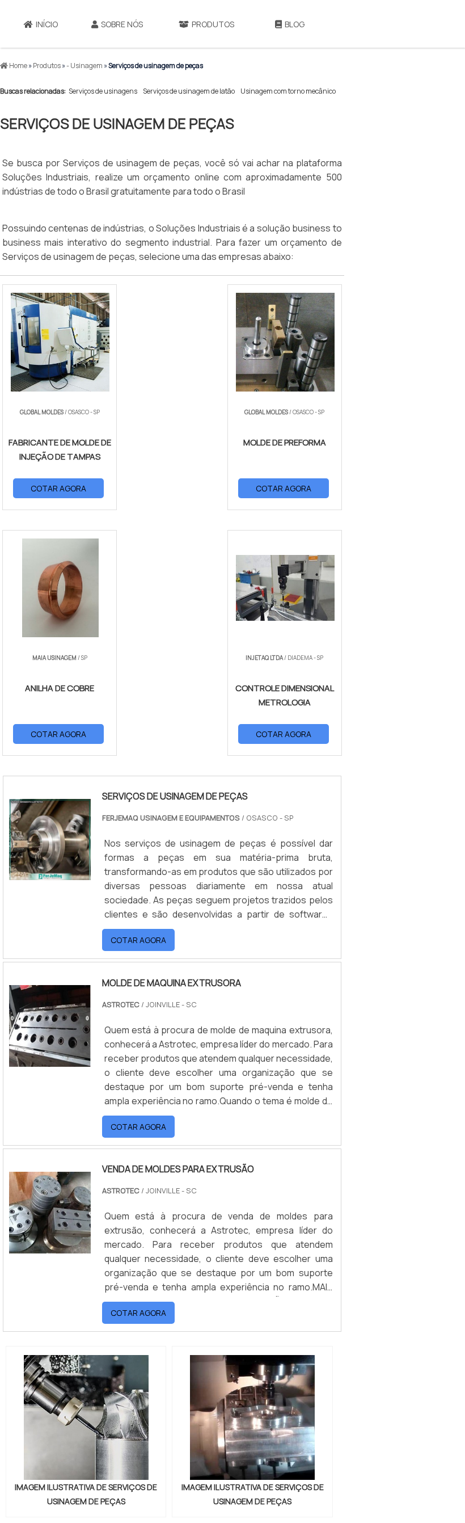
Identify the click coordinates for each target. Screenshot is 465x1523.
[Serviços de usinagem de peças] (86, 1417)
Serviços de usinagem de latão (189, 91)
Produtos (213, 24)
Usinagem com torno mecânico (288, 91)
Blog (295, 24)
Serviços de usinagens (103, 91)
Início (47, 24)
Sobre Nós (122, 24)
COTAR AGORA (58, 488)
